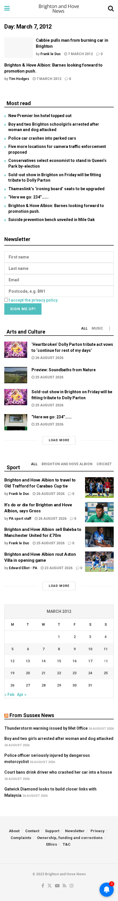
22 (59, 673)
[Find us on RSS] (64, 886)
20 (28, 673)
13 (28, 661)
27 (28, 685)
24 (90, 673)
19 (12, 673)
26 (12, 685)
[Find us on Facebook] (43, 886)
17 (90, 661)
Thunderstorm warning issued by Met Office (46, 728)
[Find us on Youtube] (57, 886)
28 (44, 685)
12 (12, 661)
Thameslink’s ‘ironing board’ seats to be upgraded (56, 188)
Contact (32, 831)
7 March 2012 (80, 54)
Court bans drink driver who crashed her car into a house (58, 772)
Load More (59, 440)
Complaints (21, 838)
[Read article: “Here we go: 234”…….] (15, 422)
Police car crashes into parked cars (42, 138)
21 (44, 673)
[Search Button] (111, 8)
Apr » (21, 694)
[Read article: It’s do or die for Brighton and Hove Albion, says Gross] (99, 512)
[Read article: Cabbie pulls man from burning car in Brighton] (18, 47)
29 (59, 685)
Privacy (98, 831)
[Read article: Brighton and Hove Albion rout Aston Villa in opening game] (99, 561)
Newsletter (75, 831)
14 (44, 661)
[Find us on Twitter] (49, 886)
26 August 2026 (48, 358)
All (84, 328)
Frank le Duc (50, 54)
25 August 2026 (48, 377)
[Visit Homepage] (59, 8)
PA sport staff (20, 519)
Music (97, 328)
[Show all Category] (109, 328)
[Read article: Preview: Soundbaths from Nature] (15, 375)
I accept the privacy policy (33, 300)
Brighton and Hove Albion (67, 464)
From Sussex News (31, 715)
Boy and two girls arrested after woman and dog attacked (58, 738)
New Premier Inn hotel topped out (40, 115)
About (14, 831)
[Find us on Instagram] (72, 886)
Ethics (51, 844)
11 (106, 649)
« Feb (9, 694)
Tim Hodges (19, 79)
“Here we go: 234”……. (28, 197)
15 (59, 661)
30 (74, 685)
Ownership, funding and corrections (70, 838)
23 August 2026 (58, 568)
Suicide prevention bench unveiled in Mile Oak (51, 219)
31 (90, 685)
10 (90, 649)
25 (106, 673)
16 (74, 661)
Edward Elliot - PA (23, 568)
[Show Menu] (7, 8)
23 (74, 673)
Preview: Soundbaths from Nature (64, 370)
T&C (66, 844)
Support (52, 831)
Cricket (104, 464)
